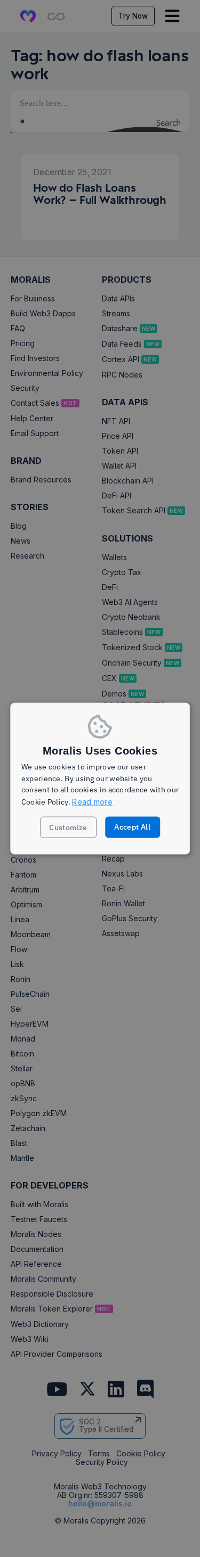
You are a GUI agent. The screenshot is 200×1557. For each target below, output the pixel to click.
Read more (92, 801)
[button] (68, 827)
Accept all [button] (132, 826)
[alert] (100, 778)
